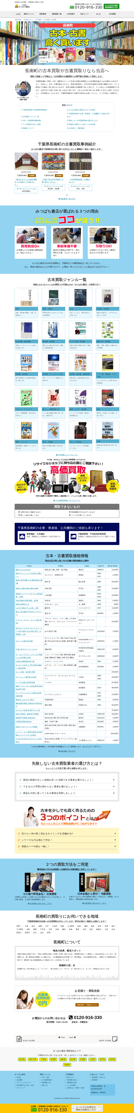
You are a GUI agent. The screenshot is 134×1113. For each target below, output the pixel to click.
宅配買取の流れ (72, 1082)
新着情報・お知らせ (98, 1077)
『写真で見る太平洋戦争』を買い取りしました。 (53, 181)
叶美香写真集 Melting (24, 721)
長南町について (27, 128)
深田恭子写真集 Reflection (25, 718)
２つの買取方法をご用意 (31, 124)
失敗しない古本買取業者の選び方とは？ (83, 120)
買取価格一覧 (46, 1082)
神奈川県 (32, 1059)
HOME (19, 20)
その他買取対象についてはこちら (67, 500)
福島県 (63, 1059)
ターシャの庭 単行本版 (24, 641)
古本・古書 (45, 1077)
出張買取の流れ (72, 1080)
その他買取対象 (47, 1080)
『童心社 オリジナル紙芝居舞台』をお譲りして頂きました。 (26, 182)
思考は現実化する (22, 604)
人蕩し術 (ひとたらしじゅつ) (26, 649)
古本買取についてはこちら (68, 455)
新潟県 (72, 1059)
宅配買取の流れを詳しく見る (95, 903)
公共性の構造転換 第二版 (25, 661)
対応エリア (29, 20)
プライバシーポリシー (23, 1082)
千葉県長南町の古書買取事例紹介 (34, 110)
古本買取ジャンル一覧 (30, 117)
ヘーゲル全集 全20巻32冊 (25, 682)
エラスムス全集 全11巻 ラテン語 (28, 710)
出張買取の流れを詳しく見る (41, 904)
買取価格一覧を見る (67, 751)
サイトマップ (20, 1088)
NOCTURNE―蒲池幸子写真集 (27, 714)
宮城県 (82, 1059)
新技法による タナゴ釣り (25, 700)
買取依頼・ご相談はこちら (87, 1005)
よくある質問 (71, 1085)
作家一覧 (44, 1085)
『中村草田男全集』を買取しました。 (80, 181)
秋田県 (112, 1059)
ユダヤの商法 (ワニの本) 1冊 (27, 608)
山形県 (92, 1059)
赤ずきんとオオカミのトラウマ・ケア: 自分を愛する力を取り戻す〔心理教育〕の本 (29, 631)
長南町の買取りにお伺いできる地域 (81, 124)
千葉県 (39, 20)
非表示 (69, 105)
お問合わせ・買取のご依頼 (75, 1088)
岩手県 (102, 1059)
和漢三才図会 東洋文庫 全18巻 (27, 588)
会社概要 (19, 1080)
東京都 (22, 1059)
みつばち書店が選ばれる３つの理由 (81, 110)
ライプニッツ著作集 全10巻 (26, 677)
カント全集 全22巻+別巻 (25, 672)
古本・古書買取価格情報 (31, 120)
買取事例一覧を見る (67, 199)
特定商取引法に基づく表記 (25, 1085)
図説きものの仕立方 (23, 570)
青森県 (67, 1065)
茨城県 (53, 1059)
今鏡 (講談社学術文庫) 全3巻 (27, 600)
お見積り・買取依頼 (75, 128)
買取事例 (95, 1080)
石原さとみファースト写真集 (26, 727)
